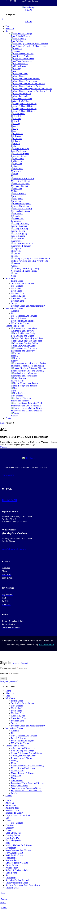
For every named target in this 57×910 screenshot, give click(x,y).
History (14, 763)
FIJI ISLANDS (12, 838)
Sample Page (11, 873)
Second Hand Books (15, 746)
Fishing (14, 760)
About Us (10, 693)
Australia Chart (12, 810)
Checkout (10, 825)
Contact (9, 795)
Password (5, 673)
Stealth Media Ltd (46, 644)
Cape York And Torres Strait (18, 815)
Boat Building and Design (22, 751)
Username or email (9, 668)
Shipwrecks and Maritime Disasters (26, 790)
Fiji (12, 733)
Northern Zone (17, 713)
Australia (15, 731)
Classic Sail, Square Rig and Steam (26, 753)
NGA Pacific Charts (20, 743)
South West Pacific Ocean (22, 703)
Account (4, 899)
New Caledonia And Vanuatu (24, 736)
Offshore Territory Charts (17, 863)
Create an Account (20, 663)
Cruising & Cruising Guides (23, 755)
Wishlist (4, 908)
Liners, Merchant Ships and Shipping (27, 765)
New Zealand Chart (14, 853)
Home (2, 423)
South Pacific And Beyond (22, 741)
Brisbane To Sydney (14, 813)
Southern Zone (17, 721)
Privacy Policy (12, 868)
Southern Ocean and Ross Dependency (28, 726)
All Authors (11, 805)
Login (3, 679)
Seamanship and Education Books (26, 788)
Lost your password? (9, 681)
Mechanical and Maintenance (24, 768)
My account (11, 848)
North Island (16, 708)
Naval (13, 778)
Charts (8, 820)
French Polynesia (18, 738)
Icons (8, 843)
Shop (3, 893)
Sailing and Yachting (20, 785)
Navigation (16, 775)
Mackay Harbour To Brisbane (19, 845)
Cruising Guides (13, 835)
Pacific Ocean (17, 701)
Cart (7, 818)
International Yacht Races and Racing (27, 783)
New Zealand (17, 706)
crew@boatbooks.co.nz (14, 549)
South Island (16, 711)
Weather (14, 793)
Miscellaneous (17, 770)
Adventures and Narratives (22, 748)
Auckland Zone (18, 716)
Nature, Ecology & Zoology (23, 773)
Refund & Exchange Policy (18, 870)
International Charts (14, 728)
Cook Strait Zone (18, 718)
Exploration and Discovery (23, 758)
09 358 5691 (9, 500)
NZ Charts (10, 698)
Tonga (14, 723)
